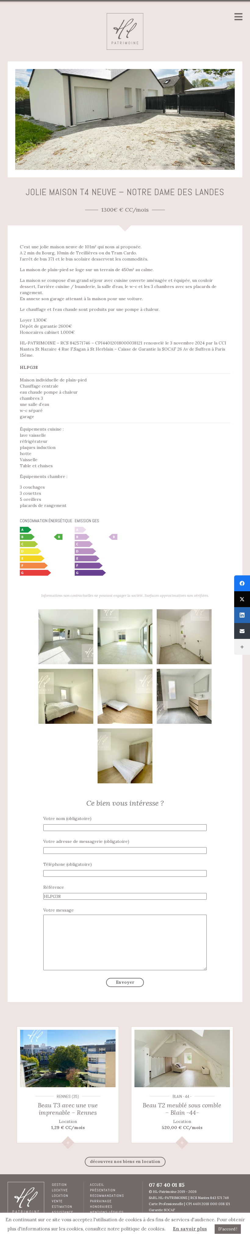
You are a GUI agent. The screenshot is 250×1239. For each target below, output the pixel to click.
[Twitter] (242, 599)
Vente (57, 1201)
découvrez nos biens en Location (125, 1161)
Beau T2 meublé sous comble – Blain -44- (182, 1108)
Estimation (62, 1206)
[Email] (242, 631)
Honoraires (101, 1206)
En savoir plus (190, 1229)
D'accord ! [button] (227, 1229)
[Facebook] (242, 583)
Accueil (97, 1184)
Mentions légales (107, 1212)
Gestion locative (60, 1187)
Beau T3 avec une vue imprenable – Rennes (68, 1108)
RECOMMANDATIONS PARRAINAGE (107, 1198)
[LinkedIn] (242, 615)
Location (60, 1195)
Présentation (103, 1190)
